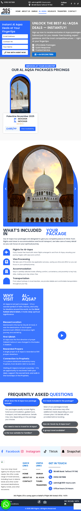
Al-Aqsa (42, 11)
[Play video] (62, 335)
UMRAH (34, 11)
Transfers (62, 11)
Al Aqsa (40, 477)
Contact (72, 11)
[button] (15, 52)
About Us (26, 11)
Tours (39, 481)
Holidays (52, 11)
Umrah (39, 473)
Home (18, 11)
